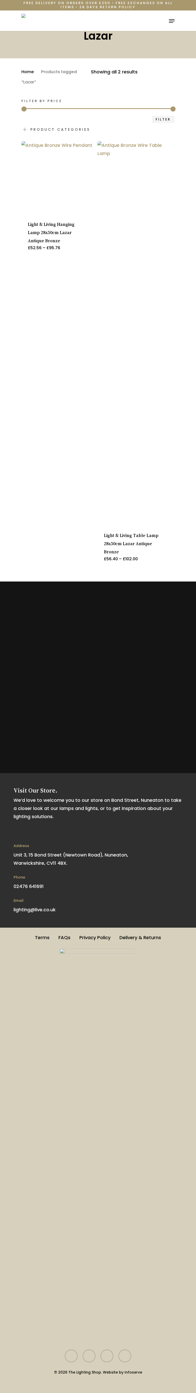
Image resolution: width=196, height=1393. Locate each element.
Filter (163, 119)
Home (27, 72)
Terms (42, 937)
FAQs (64, 937)
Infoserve (133, 1372)
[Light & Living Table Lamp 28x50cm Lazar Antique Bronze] (133, 333)
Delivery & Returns (140, 937)
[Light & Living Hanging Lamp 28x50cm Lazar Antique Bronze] (57, 177)
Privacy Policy (95, 937)
